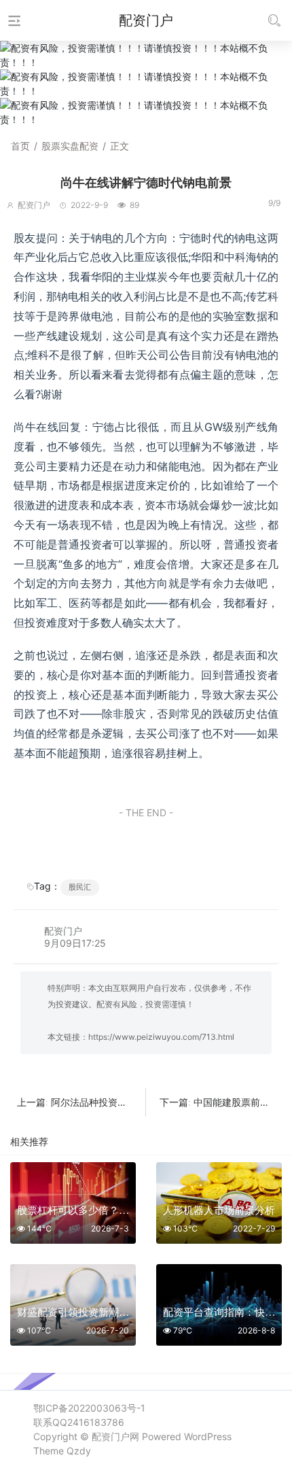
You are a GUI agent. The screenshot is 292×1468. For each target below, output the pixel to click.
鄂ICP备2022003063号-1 (89, 1408)
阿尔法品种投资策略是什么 (108, 1102)
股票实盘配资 (69, 146)
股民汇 (80, 887)
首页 (20, 146)
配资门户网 (115, 1436)
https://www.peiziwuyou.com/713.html (161, 1037)
